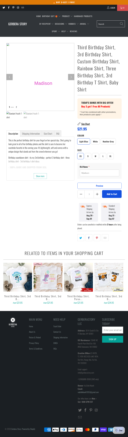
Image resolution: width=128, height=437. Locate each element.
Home (38, 16)
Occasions (60, 23)
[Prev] (9, 77)
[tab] (13, 133)
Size (79, 150)
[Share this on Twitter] (80, 237)
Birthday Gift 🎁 (50, 16)
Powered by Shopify (28, 428)
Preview (99, 185)
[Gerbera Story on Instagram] (18, 7)
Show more (40, 176)
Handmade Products (83, 16)
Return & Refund (35, 337)
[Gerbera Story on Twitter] (3, 7)
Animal (83, 23)
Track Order (57, 326)
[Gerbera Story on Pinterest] (13, 7)
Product (66, 16)
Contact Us (57, 331)
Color (80, 135)
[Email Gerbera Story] (22, 7)
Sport (55, 31)
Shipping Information (60, 337)
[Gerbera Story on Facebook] (8, 7)
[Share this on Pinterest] (97, 237)
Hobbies (72, 23)
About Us (32, 331)
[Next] (71, 77)
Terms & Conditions (35, 348)
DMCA (55, 343)
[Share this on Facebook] (89, 237)
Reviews (73, 31)
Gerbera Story (16, 428)
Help (64, 31)
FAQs (55, 348)
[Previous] (6, 284)
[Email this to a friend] (105, 237)
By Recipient (45, 23)
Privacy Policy (34, 343)
